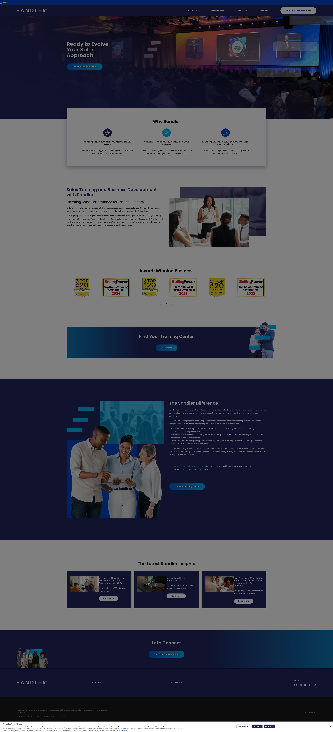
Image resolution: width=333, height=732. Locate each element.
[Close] (330, 726)
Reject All (257, 726)
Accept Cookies (269, 726)
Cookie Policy (123, 730)
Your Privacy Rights (243, 726)
